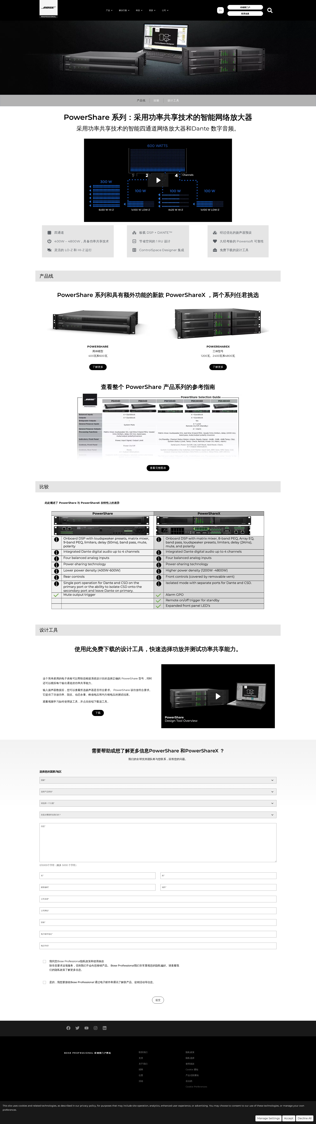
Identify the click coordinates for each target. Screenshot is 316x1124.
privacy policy (88, 1105)
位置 (141, 1075)
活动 (141, 1081)
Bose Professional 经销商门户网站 (87, 1053)
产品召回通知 (192, 1075)
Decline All (305, 1118)
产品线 (141, 100)
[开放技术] (142, 10)
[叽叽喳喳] (77, 1028)
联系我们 (143, 1052)
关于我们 (143, 1064)
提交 (158, 1000)
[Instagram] (95, 1028)
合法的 (189, 1081)
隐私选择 (190, 1058)
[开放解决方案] (129, 10)
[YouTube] (86, 1028)
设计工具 (173, 100)
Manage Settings (268, 1118)
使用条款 (98, 961)
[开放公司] (168, 10)
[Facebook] (68, 1028)
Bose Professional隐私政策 (74, 961)
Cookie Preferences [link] (196, 1087)
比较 (156, 100)
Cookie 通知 (192, 1069)
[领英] (104, 1028)
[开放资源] (155, 10)
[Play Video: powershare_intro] (158, 180)
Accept (288, 1118)
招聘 (141, 1069)
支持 (141, 1058)
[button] (218, 696)
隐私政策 (190, 1052)
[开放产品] (112, 10)
